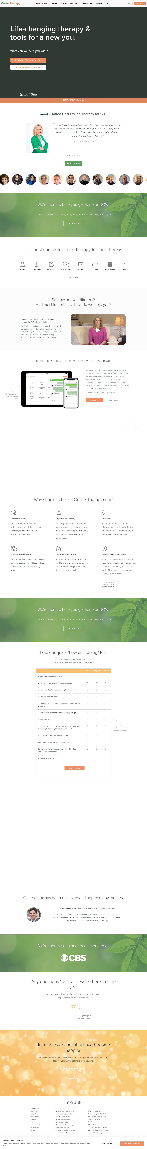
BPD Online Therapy (62, 1122)
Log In (128, 3)
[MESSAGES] (80, 265)
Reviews (64, 3)
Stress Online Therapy (95, 1133)
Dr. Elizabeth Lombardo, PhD (73, 908)
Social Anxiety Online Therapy (97, 1127)
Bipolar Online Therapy (63, 1119)
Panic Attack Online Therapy (97, 1116)
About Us (33, 1114)
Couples (54, 3)
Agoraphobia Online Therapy (65, 1111)
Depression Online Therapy (64, 1125)
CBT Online (131, 859)
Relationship (92, 1122)
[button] (67, 155)
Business (73, 3)
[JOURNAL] (95, 265)
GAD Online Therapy (62, 1127)
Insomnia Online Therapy (63, 1133)
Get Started (139, 3)
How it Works (35, 1117)
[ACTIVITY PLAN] (110, 265)
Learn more (73, 278)
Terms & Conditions (37, 1125)
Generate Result (74, 768)
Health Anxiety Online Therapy (65, 1130)
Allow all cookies (132, 1143)
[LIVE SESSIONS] (66, 265)
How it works (41, 3)
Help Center (34, 1111)
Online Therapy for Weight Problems (99, 1114)
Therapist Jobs (86, 3)
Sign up (94, 400)
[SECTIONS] (37, 265)
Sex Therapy (92, 1125)
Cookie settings (107, 1143)
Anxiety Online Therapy (63, 1117)
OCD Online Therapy (94, 1111)
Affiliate (99, 3)
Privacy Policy (35, 1127)
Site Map (33, 1130)
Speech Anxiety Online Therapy (98, 1130)
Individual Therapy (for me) (28, 60)
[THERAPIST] (22, 265)
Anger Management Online (64, 1114)
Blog (32, 1122)
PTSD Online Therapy (95, 1119)
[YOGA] (124, 265)
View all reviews (73, 163)
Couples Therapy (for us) (28, 67)
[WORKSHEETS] (51, 265)
